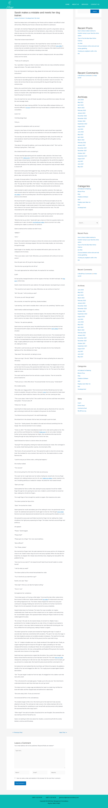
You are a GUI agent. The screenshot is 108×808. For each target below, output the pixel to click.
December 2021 (82, 148)
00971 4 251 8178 (37, 797)
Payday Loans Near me (84, 202)
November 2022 (82, 118)
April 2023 (81, 105)
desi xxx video (59, 657)
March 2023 (81, 107)
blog (79, 194)
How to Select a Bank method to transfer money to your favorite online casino (88, 33)
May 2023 (80, 102)
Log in (79, 403)
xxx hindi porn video (38, 222)
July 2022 (80, 129)
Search (95, 11)
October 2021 (81, 153)
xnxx (44, 392)
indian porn (42, 432)
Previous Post (17, 732)
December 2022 (82, 116)
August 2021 (81, 158)
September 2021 (82, 156)
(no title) (80, 43)
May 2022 (80, 134)
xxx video (45, 599)
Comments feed (82, 408)
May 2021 (80, 166)
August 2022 (81, 126)
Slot (79, 205)
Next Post (63, 732)
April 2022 (80, 137)
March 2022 (81, 140)
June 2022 (81, 132)
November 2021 (82, 150)
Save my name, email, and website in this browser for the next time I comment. (39, 778)
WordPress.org (82, 411)
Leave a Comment (19, 18)
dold (79, 199)
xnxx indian (60, 512)
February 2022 (82, 142)
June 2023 (81, 99)
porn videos (55, 328)
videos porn (26, 158)
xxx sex (28, 107)
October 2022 (81, 121)
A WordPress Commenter (85, 75)
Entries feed (81, 405)
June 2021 (80, 164)
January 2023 (81, 113)
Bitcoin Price (81, 191)
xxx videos (17, 194)
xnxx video (59, 46)
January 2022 (81, 145)
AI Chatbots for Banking (84, 189)
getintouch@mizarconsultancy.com (69, 797)
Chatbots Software (83, 197)
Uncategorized (30, 18)
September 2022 (82, 124)
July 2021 (80, 161)
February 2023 (82, 110)
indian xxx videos (47, 478)
